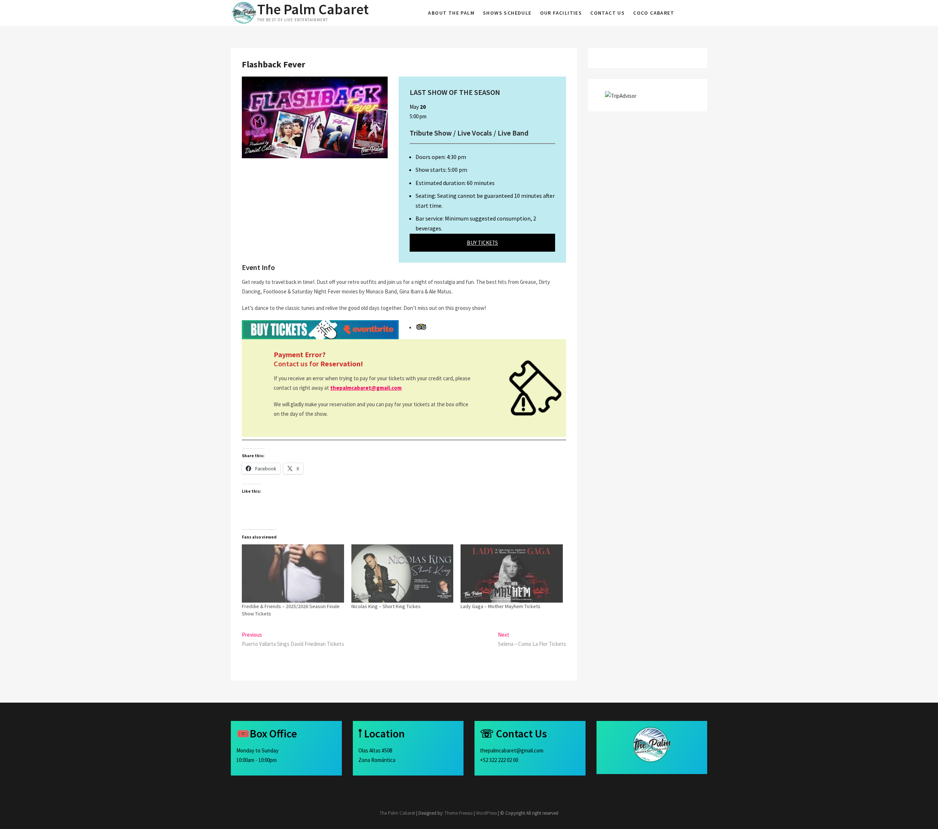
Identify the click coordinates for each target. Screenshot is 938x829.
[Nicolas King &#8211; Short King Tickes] (402, 573)
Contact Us (607, 13)
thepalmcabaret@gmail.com (366, 387)
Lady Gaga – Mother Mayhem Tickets (500, 606)
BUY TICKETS (482, 242)
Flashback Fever (273, 64)
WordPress (486, 813)
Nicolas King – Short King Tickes (386, 606)
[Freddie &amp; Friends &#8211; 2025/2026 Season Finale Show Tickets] (293, 573)
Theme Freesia (458, 813)
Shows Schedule (507, 13)
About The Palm (451, 13)
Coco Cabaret (653, 13)
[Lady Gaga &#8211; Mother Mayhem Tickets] (512, 573)
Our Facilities (561, 13)
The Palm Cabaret (313, 9)
